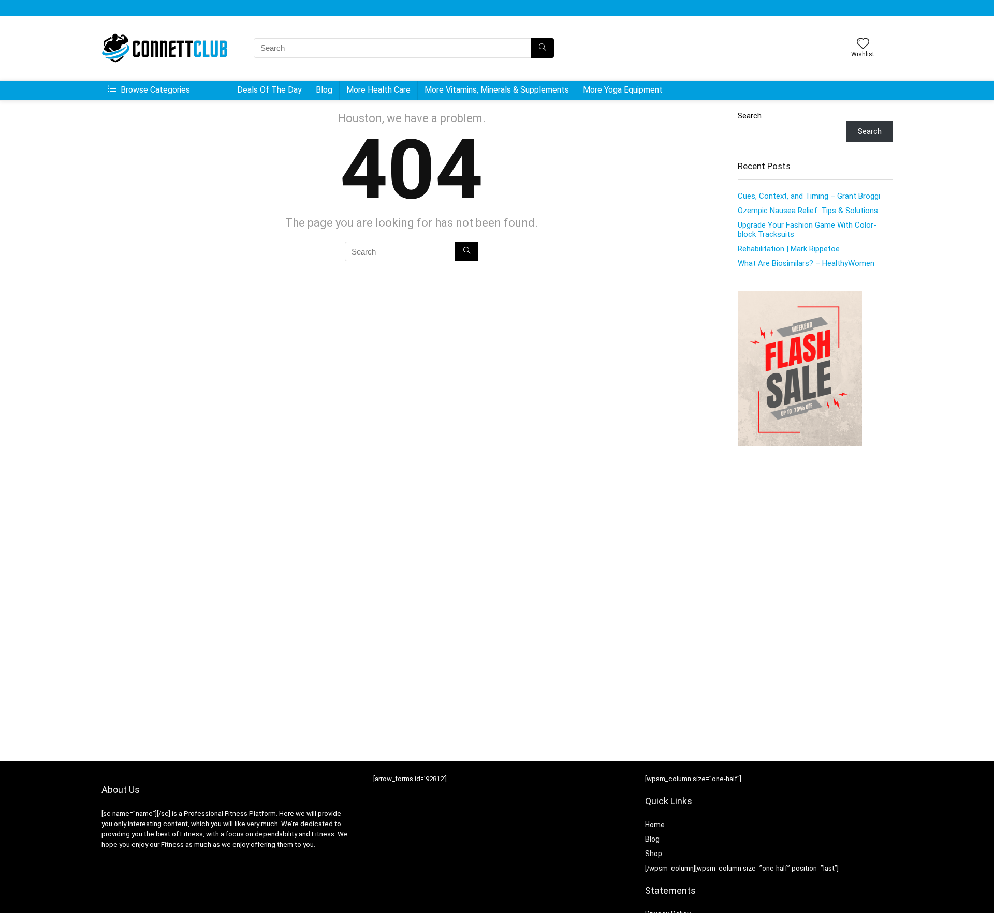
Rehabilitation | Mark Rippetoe (789, 248)
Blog (324, 90)
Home (655, 824)
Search (750, 116)
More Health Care (378, 90)
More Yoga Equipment (623, 90)
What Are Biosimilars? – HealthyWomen (806, 263)
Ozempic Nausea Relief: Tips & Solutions (808, 210)
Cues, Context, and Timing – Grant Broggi (809, 196)
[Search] (542, 48)
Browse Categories (154, 90)
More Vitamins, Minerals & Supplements (497, 90)
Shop (653, 853)
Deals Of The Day (269, 90)
